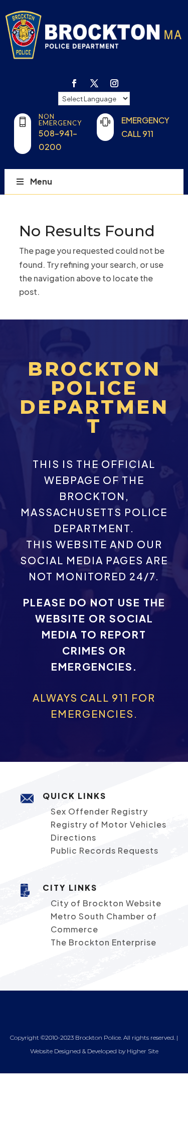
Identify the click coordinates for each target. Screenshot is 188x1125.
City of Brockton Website (106, 903)
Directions (73, 837)
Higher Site (142, 1051)
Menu (41, 181)
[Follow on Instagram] (114, 83)
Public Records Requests (104, 850)
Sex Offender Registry (99, 811)
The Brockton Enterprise (103, 942)
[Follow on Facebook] (74, 83)
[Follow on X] (94, 83)
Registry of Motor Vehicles (108, 824)
